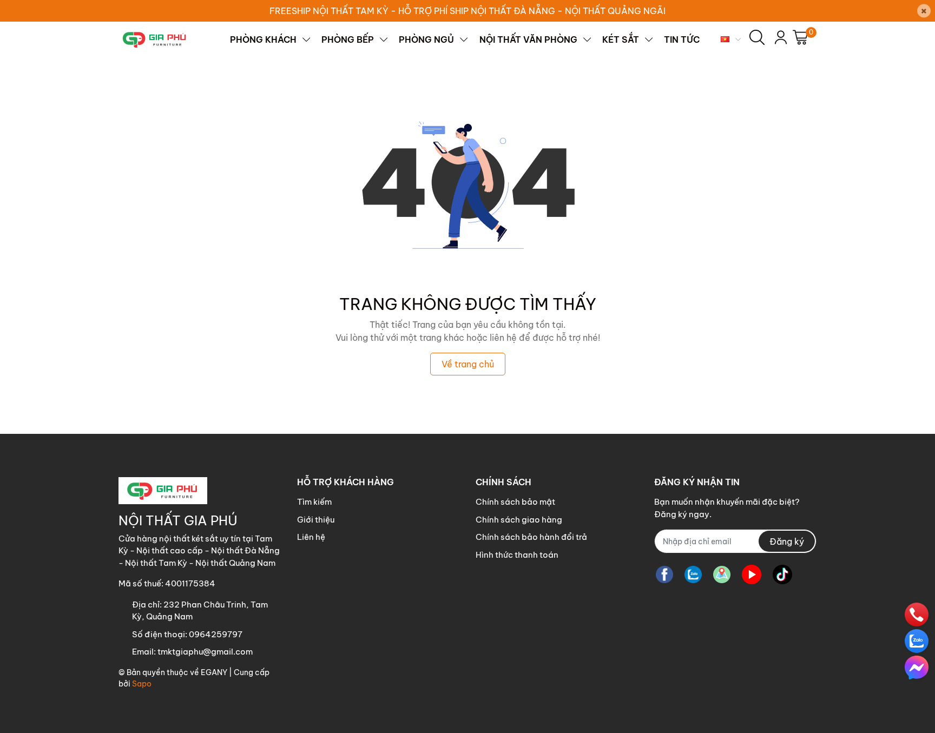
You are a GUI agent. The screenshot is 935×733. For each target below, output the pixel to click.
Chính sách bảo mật (515, 502)
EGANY (214, 672)
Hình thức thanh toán (517, 555)
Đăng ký (786, 541)
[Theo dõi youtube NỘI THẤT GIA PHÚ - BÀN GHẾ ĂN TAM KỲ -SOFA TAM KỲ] (751, 574)
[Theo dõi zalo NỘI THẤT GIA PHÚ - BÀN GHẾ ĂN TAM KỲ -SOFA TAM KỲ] (693, 574)
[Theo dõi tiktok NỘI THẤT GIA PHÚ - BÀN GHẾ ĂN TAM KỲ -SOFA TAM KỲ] (782, 574)
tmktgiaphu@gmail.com (205, 651)
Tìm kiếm (314, 502)
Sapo (142, 684)
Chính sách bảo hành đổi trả (531, 537)
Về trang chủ (468, 364)
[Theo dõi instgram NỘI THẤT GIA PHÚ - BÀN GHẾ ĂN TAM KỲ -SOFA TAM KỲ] (722, 574)
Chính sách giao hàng (519, 519)
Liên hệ (311, 537)
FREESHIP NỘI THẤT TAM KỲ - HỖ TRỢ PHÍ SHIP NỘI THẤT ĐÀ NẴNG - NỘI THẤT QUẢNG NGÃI (467, 10)
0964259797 (215, 634)
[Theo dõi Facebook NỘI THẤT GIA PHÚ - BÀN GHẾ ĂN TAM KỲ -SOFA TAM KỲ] (664, 574)
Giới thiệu (315, 519)
